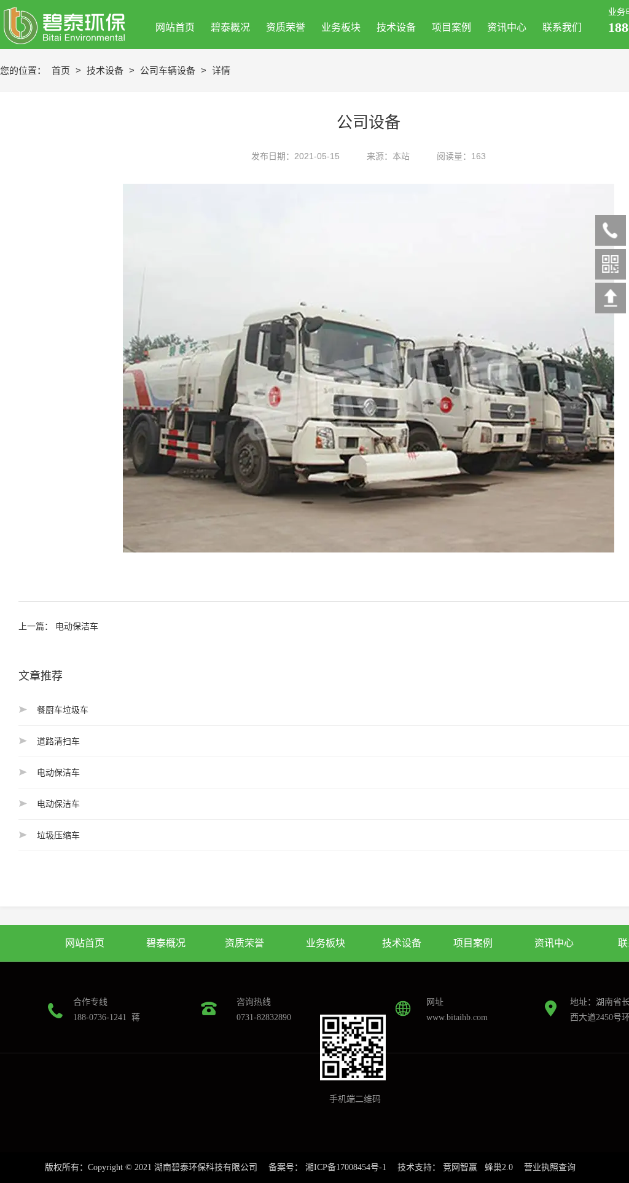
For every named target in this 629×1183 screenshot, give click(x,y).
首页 (62, 70)
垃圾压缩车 (58, 835)
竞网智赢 (460, 1167)
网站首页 (84, 943)
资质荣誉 (244, 943)
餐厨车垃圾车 (62, 710)
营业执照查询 (550, 1167)
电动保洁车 (76, 626)
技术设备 (106, 70)
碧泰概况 (166, 943)
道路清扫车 (58, 741)
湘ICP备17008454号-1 (345, 1167)
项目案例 (473, 943)
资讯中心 (554, 943)
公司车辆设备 (169, 70)
